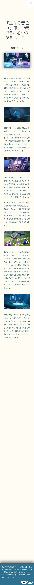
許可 (24, 582)
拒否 (30, 582)
